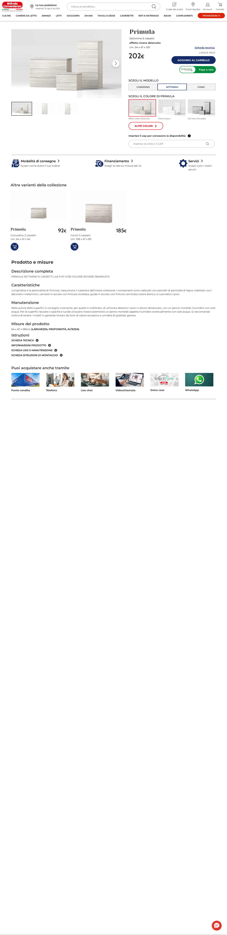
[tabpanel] (113, 313)
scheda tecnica (22, 340)
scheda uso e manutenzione (31, 350)
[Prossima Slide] (115, 63)
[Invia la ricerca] (154, 6)
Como (201, 87)
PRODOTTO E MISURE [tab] (32, 262)
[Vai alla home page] (12, 6)
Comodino (143, 87)
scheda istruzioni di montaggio (34, 355)
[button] (21, 109)
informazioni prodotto (28, 345)
